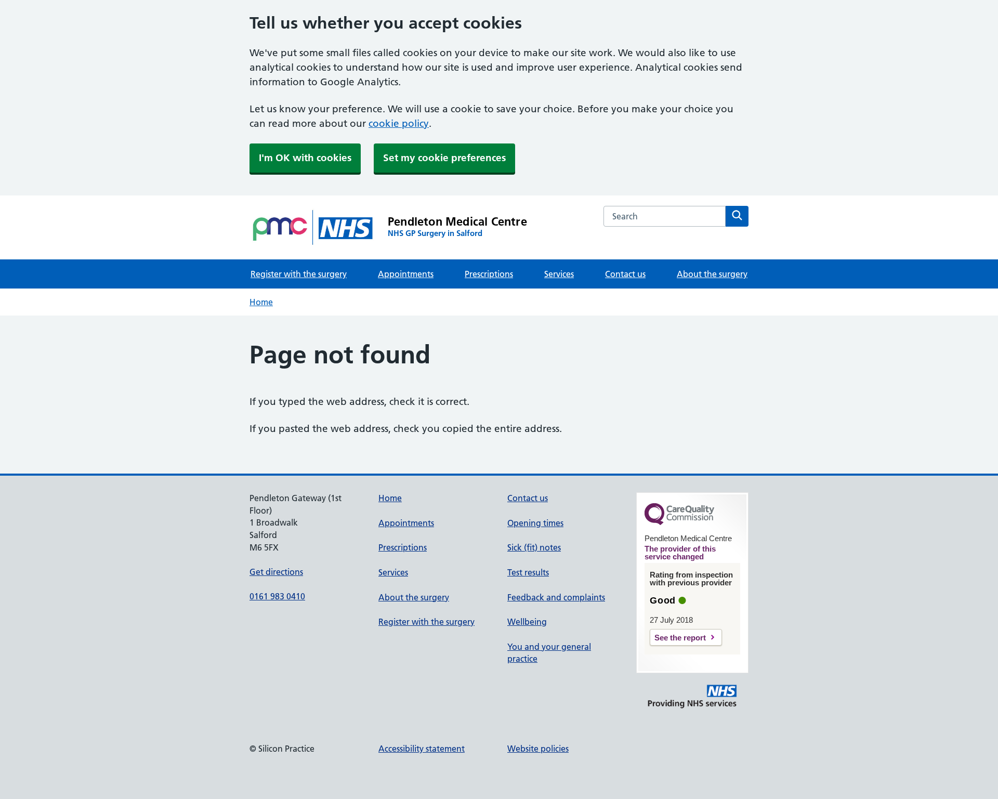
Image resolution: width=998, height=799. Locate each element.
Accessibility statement (421, 748)
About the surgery (712, 274)
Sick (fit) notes (534, 547)
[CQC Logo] (679, 522)
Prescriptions (489, 274)
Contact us (625, 274)
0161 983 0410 (277, 596)
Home (261, 302)
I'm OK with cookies (305, 158)
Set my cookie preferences (444, 158)
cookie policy (399, 123)
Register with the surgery (299, 274)
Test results (528, 572)
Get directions (276, 572)
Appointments (406, 274)
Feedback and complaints (556, 597)
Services (559, 274)
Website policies (538, 748)
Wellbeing (527, 622)
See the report (680, 637)
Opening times (535, 523)
